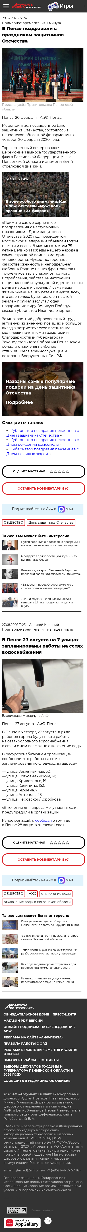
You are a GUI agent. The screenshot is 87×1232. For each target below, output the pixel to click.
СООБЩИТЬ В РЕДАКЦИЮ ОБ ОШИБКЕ (37, 1081)
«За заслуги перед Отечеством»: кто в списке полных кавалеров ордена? (47, 586)
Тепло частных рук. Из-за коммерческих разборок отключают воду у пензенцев (49, 951)
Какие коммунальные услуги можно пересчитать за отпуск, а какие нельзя (47, 980)
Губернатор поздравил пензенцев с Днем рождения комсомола (42, 442)
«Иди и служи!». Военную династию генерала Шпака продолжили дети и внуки (47, 602)
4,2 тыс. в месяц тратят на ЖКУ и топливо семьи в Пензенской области (49, 937)
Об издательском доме (26, 1014)
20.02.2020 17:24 (14, 18)
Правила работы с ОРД (25, 1044)
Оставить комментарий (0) (44, 488)
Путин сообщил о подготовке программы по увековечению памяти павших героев (50, 543)
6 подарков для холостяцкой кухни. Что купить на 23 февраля (49, 557)
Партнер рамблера (42, 1210)
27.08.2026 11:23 (14, 625)
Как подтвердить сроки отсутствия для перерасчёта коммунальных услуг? (48, 965)
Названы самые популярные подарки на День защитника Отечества (41, 387)
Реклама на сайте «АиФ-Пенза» (33, 1037)
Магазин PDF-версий (23, 1021)
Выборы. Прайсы (20, 1060)
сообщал (43, 820)
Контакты (49, 1060)
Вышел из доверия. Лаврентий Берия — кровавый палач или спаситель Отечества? (51, 572)
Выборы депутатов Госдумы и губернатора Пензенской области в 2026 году (38, 1070)
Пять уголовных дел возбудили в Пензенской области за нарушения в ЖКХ (50, 923)
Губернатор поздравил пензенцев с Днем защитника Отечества (42, 433)
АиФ (45, 716)
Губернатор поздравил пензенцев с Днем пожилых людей (42, 451)
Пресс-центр (64, 1014)
